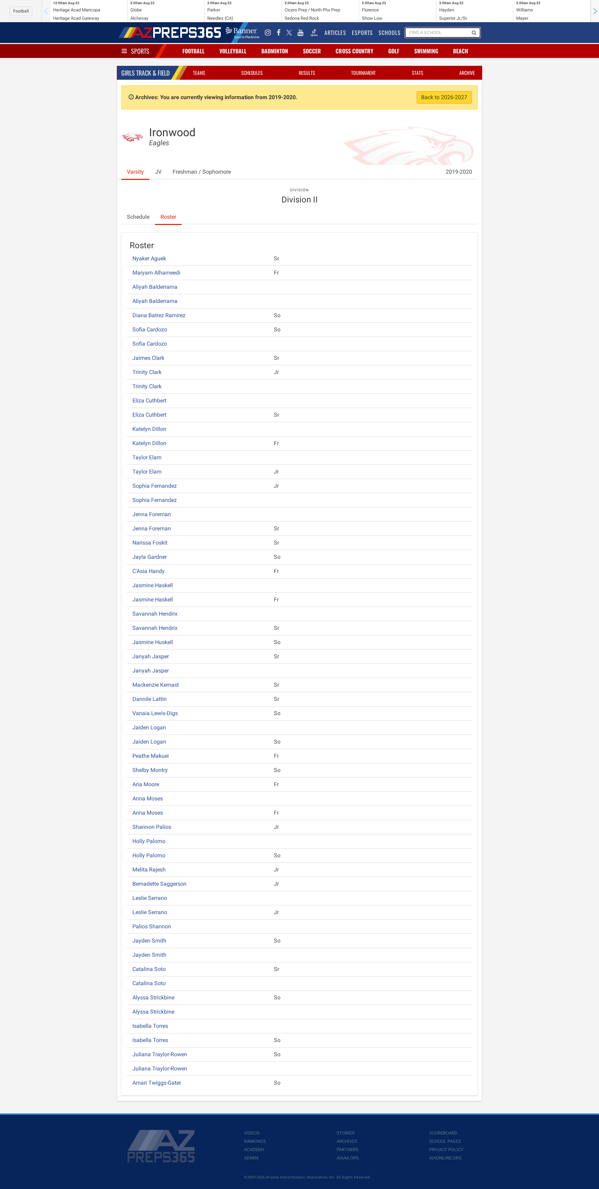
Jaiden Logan (149, 727)
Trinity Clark (147, 372)
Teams (199, 72)
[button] (595, 11)
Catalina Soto (149, 969)
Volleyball (232, 51)
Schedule (138, 217)
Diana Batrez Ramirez (158, 315)
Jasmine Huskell (152, 642)
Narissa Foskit (149, 542)
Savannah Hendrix (154, 613)
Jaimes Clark (148, 358)
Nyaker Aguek (149, 258)
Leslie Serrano (149, 898)
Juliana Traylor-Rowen (159, 1054)
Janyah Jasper (150, 656)
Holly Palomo (148, 841)
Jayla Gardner (149, 557)
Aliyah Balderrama (154, 287)
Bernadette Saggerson (159, 883)
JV (158, 171)
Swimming (426, 51)
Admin (251, 1158)
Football (21, 11)
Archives (347, 1141)
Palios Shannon (151, 926)
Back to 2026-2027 (444, 97)
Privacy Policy (446, 1149)
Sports (140, 50)
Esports (362, 32)
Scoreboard (443, 1133)
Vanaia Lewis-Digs (155, 713)
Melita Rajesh (149, 869)
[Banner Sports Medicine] (242, 32)
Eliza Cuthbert (149, 400)
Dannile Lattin (149, 699)
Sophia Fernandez (154, 486)
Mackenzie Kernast (155, 685)
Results (307, 72)
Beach (460, 51)
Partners (347, 1149)
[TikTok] (314, 32)
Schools (390, 32)
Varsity (135, 171)
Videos (252, 1133)
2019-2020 (459, 171)
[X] (289, 32)
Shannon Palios (151, 827)
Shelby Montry (150, 770)
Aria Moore (145, 784)
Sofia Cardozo (149, 329)
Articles (335, 32)
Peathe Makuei (150, 756)
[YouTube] (300, 32)
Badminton (274, 51)
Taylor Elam (147, 457)
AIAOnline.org (445, 1158)
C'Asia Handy (148, 571)
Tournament (363, 72)
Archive (467, 72)
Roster (168, 217)
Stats (417, 72)
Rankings (255, 1141)
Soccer (312, 51)
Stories (346, 1133)
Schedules (252, 72)
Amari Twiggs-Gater (156, 1082)
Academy (254, 1149)
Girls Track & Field (145, 72)
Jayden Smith (149, 940)
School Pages (445, 1141)
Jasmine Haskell (152, 585)
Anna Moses (147, 798)
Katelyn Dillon (149, 429)
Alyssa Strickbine (153, 997)
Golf (393, 51)
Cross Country (354, 51)
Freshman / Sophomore (202, 171)
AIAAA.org (348, 1158)
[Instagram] (267, 32)
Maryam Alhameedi (156, 272)
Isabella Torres (150, 1026)
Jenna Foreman (151, 514)
